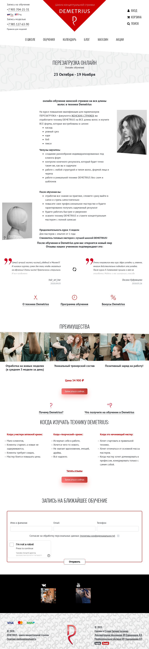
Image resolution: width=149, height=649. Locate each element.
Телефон (101, 522)
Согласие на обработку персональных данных (72, 535)
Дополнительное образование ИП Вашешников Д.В (118, 635)
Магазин (103, 39)
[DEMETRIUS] (72, 635)
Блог (87, 39)
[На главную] (74, 16)
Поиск (132, 23)
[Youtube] (83, 595)
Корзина (133, 17)
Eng (20, 14)
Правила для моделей (17, 29)
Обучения (49, 39)
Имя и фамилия (18, 522)
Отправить (74, 561)
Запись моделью (16, 19)
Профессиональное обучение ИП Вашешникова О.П (118, 639)
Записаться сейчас (75, 391)
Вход (133, 10)
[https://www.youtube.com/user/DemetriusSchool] (78, 585)
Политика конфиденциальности (21, 639)
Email (57, 522)
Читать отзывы (75, 470)
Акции (120, 39)
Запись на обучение (18, 4)
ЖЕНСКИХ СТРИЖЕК (82, 115)
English (97, 643)
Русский (105, 643)
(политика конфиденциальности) (97, 535)
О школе (30, 39)
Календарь (69, 39)
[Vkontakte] (48, 595)
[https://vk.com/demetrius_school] (44, 585)
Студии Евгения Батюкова (116, 631)
